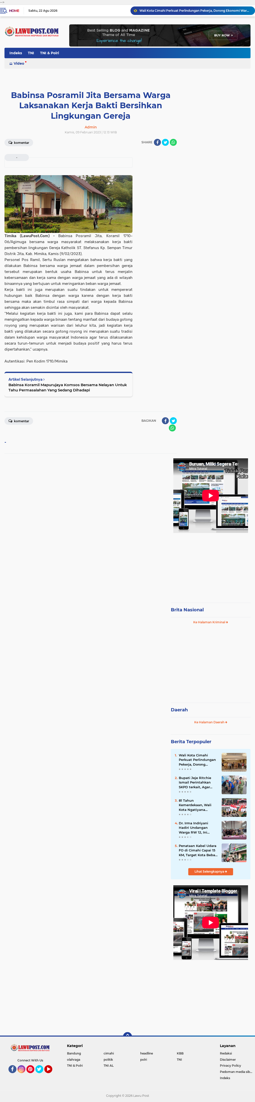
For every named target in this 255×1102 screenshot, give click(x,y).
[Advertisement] (211, 565)
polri (143, 1059)
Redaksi (226, 1053)
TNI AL (109, 1065)
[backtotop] (127, 1036)
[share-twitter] (165, 142)
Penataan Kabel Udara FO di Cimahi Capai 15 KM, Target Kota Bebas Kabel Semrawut (198, 850)
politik (108, 1059)
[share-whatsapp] (173, 142)
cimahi (109, 1053)
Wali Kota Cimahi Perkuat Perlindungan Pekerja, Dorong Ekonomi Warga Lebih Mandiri (197, 760)
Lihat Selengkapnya (209, 871)
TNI (31, 53)
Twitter (41, 1075)
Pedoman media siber (236, 1072)
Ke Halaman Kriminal (209, 622)
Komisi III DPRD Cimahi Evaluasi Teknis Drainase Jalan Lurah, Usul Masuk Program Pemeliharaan (195, 11)
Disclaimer (228, 1059)
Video (19, 63)
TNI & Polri (49, 53)
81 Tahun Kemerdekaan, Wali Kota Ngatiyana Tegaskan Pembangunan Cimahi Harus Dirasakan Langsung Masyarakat (198, 805)
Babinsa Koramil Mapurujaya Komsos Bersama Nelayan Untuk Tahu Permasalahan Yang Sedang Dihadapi (67, 387)
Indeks (15, 53)
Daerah (179, 710)
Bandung (74, 1053)
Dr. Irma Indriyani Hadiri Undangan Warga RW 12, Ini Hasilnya (193, 828)
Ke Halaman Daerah (209, 722)
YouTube (51, 1075)
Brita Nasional (187, 610)
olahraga (73, 1059)
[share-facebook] (157, 142)
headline (146, 1053)
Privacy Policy (230, 1065)
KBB (180, 1053)
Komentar (21, 143)
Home (14, 10)
